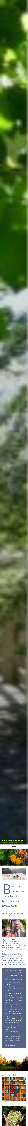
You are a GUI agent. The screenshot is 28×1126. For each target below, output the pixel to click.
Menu (14, 846)
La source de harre (13, 841)
